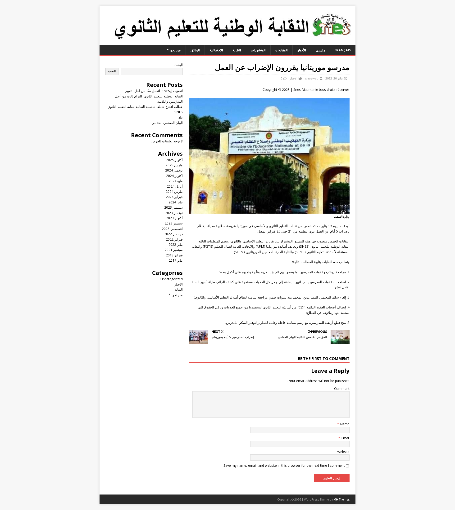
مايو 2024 (176, 181)
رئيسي (320, 50)
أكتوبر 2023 (174, 218)
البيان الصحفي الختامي (167, 122)
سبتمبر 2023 (174, 223)
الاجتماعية (216, 50)
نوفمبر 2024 (174, 170)
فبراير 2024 (174, 196)
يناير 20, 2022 (334, 78)
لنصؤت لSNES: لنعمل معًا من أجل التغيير (154, 90)
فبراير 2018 (174, 255)
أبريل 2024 (175, 186)
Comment (342, 388)
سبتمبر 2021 (174, 249)
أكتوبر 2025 (174, 160)
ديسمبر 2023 (173, 207)
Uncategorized (171, 279)
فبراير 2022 (174, 239)
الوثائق (195, 50)
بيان (180, 117)
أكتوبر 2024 (174, 175)
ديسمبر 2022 (173, 234)
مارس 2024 (174, 191)
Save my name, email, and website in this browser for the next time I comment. (284, 465)
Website (343, 451)
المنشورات (258, 50)
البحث (178, 64)
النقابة (237, 50)
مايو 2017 (176, 260)
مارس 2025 (174, 165)
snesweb (311, 78)
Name (344, 424)
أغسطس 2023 (172, 228)
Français (343, 50)
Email (345, 438)
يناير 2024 (175, 202)
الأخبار (301, 50)
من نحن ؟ (174, 50)
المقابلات (281, 50)
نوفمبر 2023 (174, 213)
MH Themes (342, 499)
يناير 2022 (175, 244)
